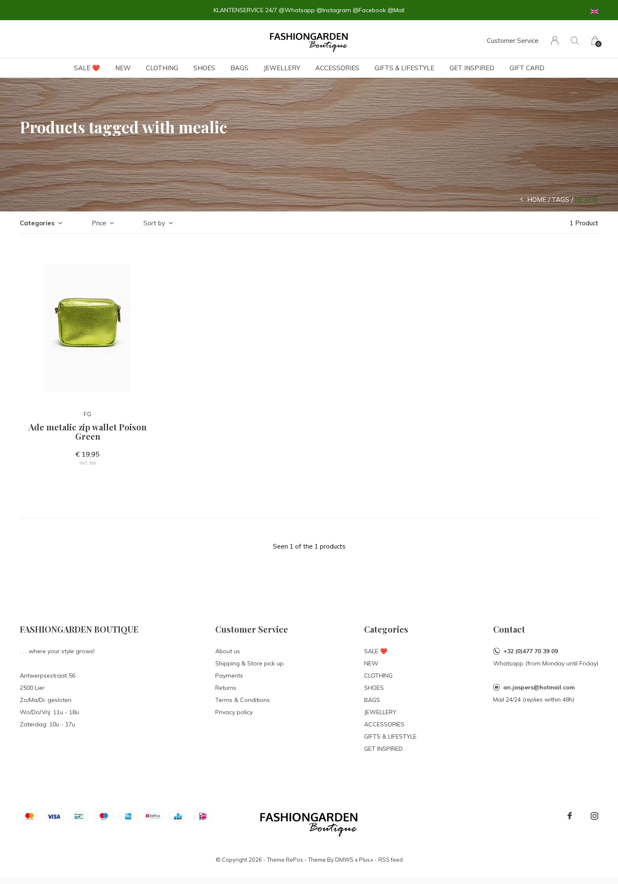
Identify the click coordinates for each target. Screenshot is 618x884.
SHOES (204, 68)
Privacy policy (234, 712)
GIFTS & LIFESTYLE (404, 68)
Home (536, 199)
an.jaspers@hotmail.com (539, 687)
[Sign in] (554, 40)
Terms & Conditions (242, 700)
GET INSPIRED (471, 68)
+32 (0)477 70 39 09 (530, 651)
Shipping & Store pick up (249, 663)
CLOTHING (162, 68)
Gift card (527, 68)
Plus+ (366, 859)
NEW (123, 68)
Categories (37, 223)
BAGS (239, 68)
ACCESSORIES (337, 68)
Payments (229, 675)
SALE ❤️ (87, 68)
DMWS (344, 859)
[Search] (575, 40)
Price (99, 223)
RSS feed (390, 859)
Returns (225, 687)
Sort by (154, 223)
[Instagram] (594, 816)
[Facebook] (570, 816)
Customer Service (513, 41)
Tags (560, 199)
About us (227, 651)
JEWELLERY (282, 68)
